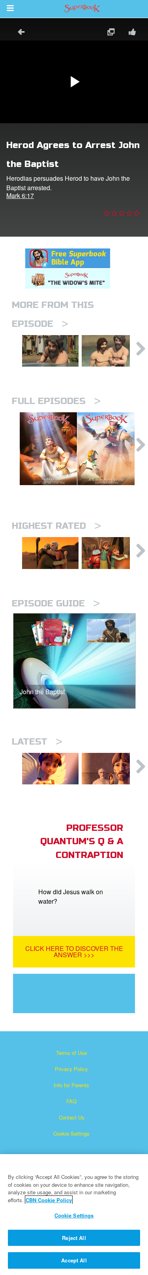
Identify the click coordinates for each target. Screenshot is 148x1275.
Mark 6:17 (20, 195)
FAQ (71, 1101)
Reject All (74, 1238)
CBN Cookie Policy (49, 1200)
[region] (74, 1214)
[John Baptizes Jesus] (110, 351)
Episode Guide (56, 603)
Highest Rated (56, 526)
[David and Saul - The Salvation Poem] (110, 553)
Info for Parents (71, 1085)
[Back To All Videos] (18, 33)
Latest (37, 741)
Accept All (73, 1260)
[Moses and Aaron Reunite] (50, 553)
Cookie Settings (71, 1133)
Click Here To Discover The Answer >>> (74, 951)
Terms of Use (71, 1052)
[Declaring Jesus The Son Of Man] (110, 768)
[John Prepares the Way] (50, 351)
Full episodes (56, 401)
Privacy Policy (71, 1069)
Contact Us (71, 1117)
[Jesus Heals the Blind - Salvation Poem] (50, 768)
